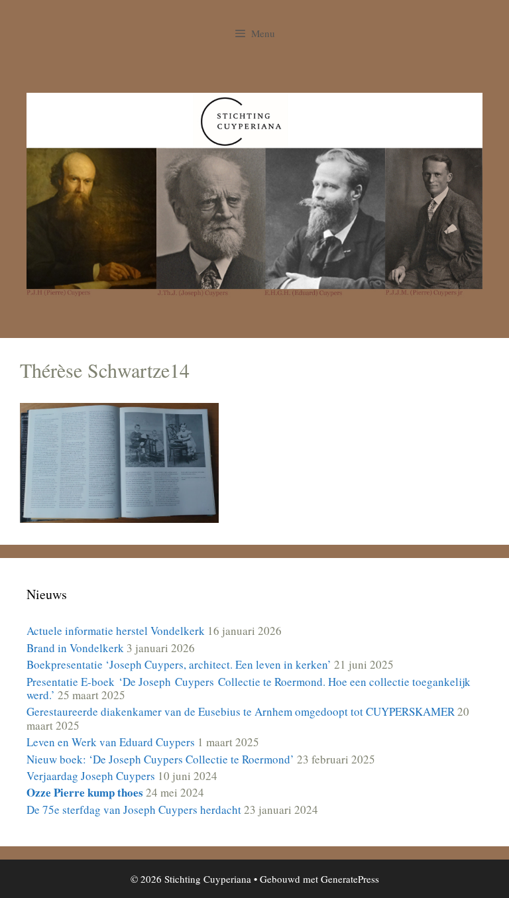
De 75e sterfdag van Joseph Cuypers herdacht (134, 809)
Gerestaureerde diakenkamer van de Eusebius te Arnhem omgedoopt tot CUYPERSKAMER (241, 711)
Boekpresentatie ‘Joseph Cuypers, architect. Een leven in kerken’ (179, 664)
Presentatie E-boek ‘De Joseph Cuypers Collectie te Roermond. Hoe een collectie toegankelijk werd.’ (249, 688)
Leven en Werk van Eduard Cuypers (111, 742)
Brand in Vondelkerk (75, 647)
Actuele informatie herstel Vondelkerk (116, 630)
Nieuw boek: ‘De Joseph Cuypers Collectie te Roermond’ (160, 759)
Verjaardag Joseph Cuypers (91, 775)
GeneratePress (350, 878)
